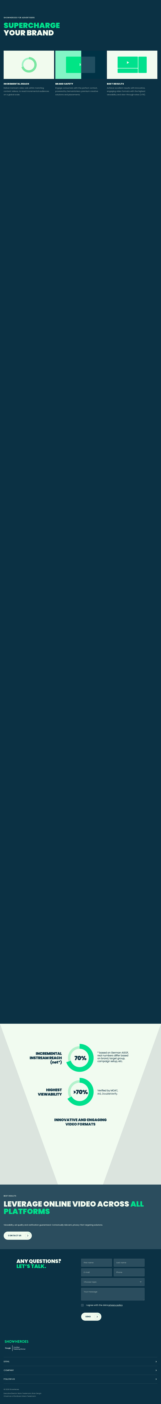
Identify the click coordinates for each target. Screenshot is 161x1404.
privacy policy (115, 1305)
